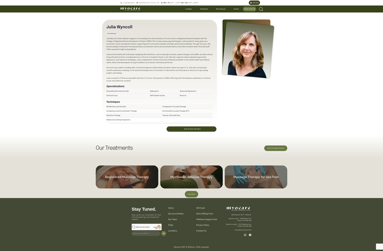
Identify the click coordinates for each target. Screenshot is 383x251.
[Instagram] (245, 235)
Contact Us (201, 230)
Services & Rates (176, 213)
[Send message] (163, 233)
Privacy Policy (202, 225)
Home (171, 208)
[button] (260, 9)
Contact (236, 9)
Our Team (172, 219)
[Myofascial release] (191, 176)
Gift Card (200, 208)
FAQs (170, 225)
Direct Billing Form (204, 213)
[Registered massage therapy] (127, 176)
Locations (188, 9)
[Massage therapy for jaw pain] (256, 176)
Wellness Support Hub (206, 219)
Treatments (204, 9)
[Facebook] (250, 235)
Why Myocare (221, 9)
